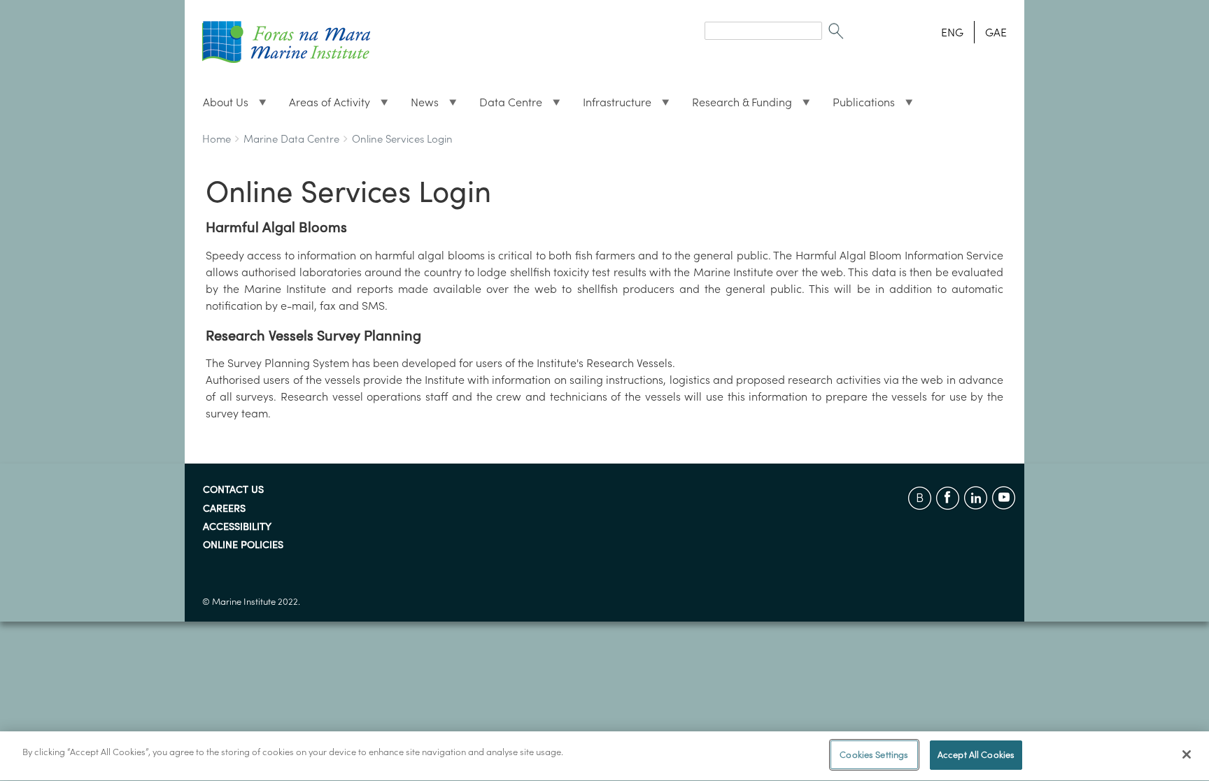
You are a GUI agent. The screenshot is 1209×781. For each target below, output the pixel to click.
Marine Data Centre (291, 138)
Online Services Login (402, 138)
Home (216, 138)
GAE (996, 32)
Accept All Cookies (976, 755)
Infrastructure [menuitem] (611, 105)
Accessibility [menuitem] (237, 527)
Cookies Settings (874, 755)
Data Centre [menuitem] (505, 105)
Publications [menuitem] (858, 105)
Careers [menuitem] (224, 509)
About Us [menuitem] (220, 105)
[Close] (1186, 754)
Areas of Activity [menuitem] (324, 105)
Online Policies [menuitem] (243, 545)
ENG (952, 32)
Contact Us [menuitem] (233, 490)
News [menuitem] (419, 105)
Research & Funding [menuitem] (736, 105)
